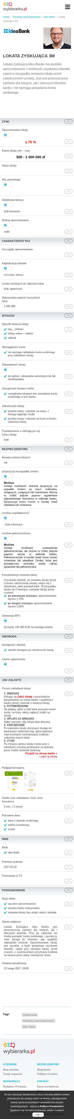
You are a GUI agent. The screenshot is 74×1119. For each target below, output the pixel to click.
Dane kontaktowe (48, 1086)
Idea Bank (49, 17)
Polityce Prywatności (52, 1106)
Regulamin (44, 1069)
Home (6, 17)
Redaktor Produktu (14, 1086)
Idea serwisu (11, 1069)
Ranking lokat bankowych (27, 17)
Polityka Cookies (47, 1073)
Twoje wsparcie (12, 1073)
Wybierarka (30, 1014)
